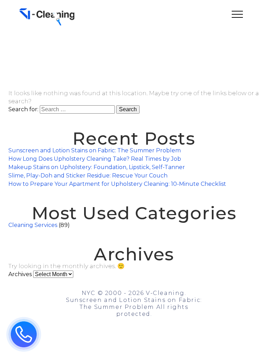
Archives (20, 274)
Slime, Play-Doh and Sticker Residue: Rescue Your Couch (88, 175)
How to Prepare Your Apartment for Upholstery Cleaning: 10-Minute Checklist (117, 184)
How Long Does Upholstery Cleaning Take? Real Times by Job (94, 158)
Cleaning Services (32, 225)
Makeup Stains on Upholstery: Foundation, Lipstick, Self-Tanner (96, 167)
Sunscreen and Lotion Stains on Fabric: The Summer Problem (94, 150)
